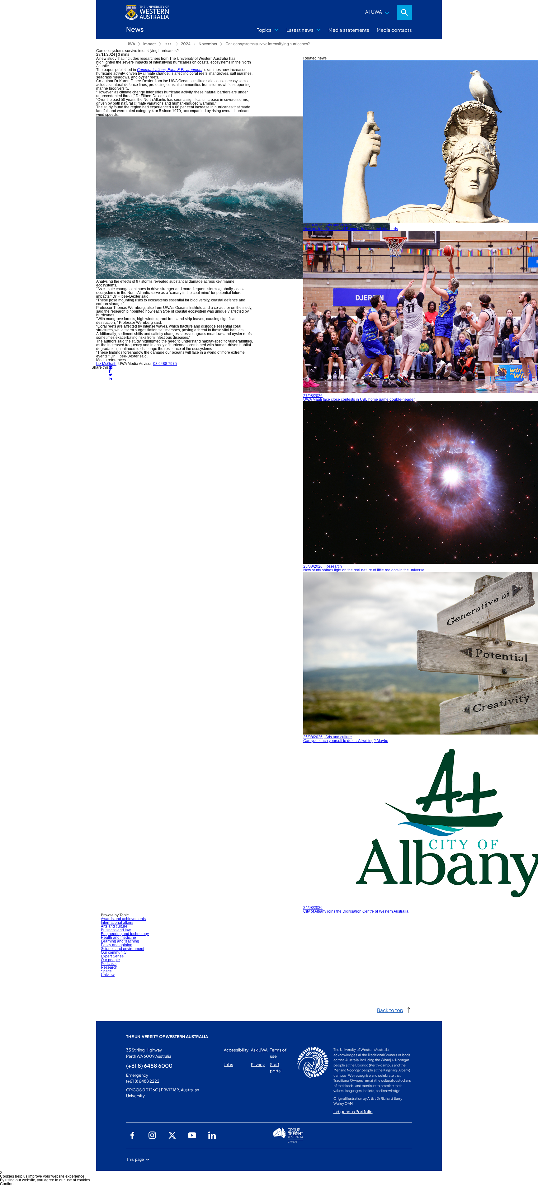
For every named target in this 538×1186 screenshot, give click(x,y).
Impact (149, 43)
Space (106, 971)
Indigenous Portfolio (353, 1111)
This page (135, 1159)
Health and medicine (118, 937)
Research (109, 967)
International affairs (117, 922)
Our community (113, 952)
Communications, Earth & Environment (169, 70)
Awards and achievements (123, 919)
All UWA (373, 12)
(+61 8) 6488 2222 (142, 1081)
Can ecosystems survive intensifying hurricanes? (267, 43)
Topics (264, 30)
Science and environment (122, 949)
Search (404, 12)
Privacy (258, 1064)
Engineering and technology (125, 934)
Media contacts (394, 30)
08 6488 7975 (165, 363)
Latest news (300, 30)
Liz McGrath (106, 363)
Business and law (116, 930)
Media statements (348, 30)
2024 (186, 43)
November (208, 43)
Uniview (108, 975)
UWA (130, 43)
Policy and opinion (116, 945)
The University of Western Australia (167, 1036)
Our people (110, 960)
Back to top (390, 1010)
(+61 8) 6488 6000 (149, 1065)
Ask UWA (259, 1049)
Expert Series (112, 956)
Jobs (228, 1064)
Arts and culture (114, 926)
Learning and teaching (120, 941)
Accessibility (236, 1049)
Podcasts (108, 964)
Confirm (6, 1184)
